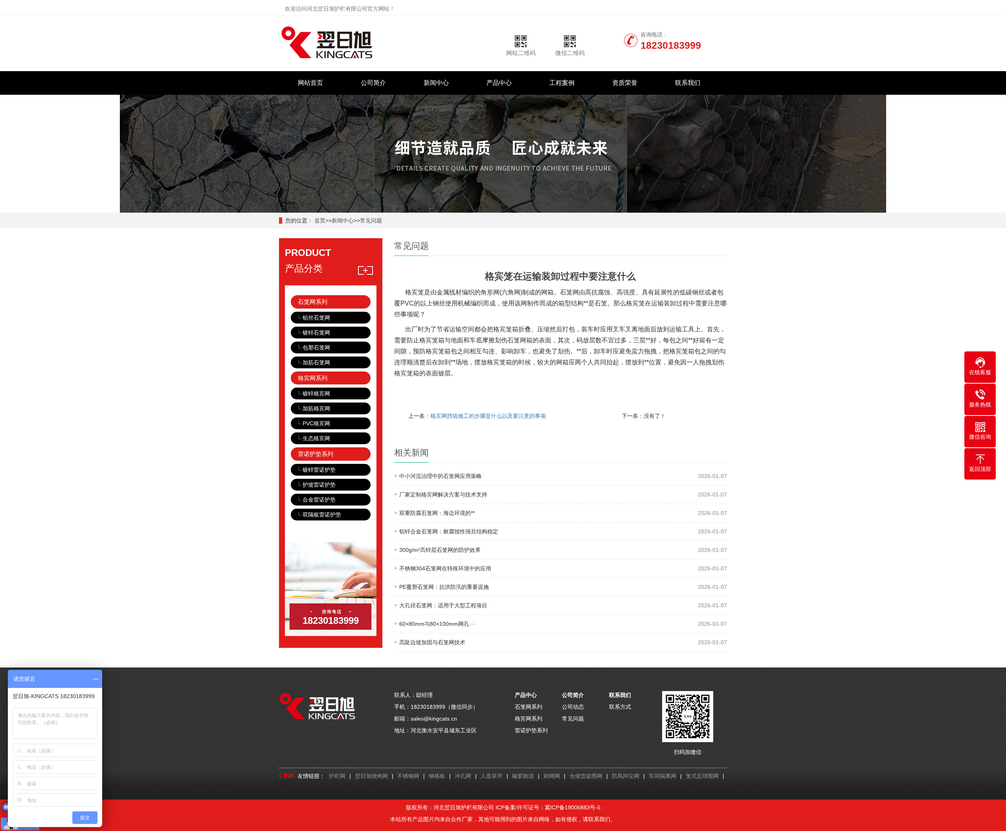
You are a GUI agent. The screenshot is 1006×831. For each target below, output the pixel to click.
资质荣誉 (624, 82)
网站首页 (310, 82)
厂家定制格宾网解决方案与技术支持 (443, 494)
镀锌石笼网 (316, 332)
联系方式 (620, 707)
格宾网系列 (312, 378)
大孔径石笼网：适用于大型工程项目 (443, 605)
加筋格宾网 (316, 408)
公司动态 (573, 707)
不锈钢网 (408, 776)
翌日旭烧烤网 (371, 776)
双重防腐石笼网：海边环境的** (437, 513)
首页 (319, 220)
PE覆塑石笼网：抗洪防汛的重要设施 (444, 587)
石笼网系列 (312, 301)
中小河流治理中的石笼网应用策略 (440, 476)
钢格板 (437, 776)
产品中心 (499, 82)
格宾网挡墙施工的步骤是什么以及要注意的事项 (488, 416)
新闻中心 (436, 82)
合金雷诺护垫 (319, 499)
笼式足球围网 (702, 776)
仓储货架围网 (585, 776)
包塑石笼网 (316, 347)
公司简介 (373, 82)
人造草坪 (492, 776)
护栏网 (337, 776)
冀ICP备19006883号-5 (572, 807)
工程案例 (562, 82)
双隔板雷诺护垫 (322, 514)
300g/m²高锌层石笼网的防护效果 (440, 550)
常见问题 (371, 220)
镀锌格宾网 (316, 393)
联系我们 (687, 82)
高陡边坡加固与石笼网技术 (432, 642)
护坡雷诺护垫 (319, 485)
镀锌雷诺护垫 (319, 470)
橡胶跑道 (523, 776)
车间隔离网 (662, 776)
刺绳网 (551, 776)
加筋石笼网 (316, 362)
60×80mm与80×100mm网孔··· (437, 624)
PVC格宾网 (316, 423)
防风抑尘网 (625, 776)
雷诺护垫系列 (315, 453)
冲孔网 (463, 776)
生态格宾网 (316, 438)
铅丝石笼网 (316, 317)
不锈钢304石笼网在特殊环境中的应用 (445, 568)
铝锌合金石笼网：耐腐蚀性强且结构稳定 (448, 531)
